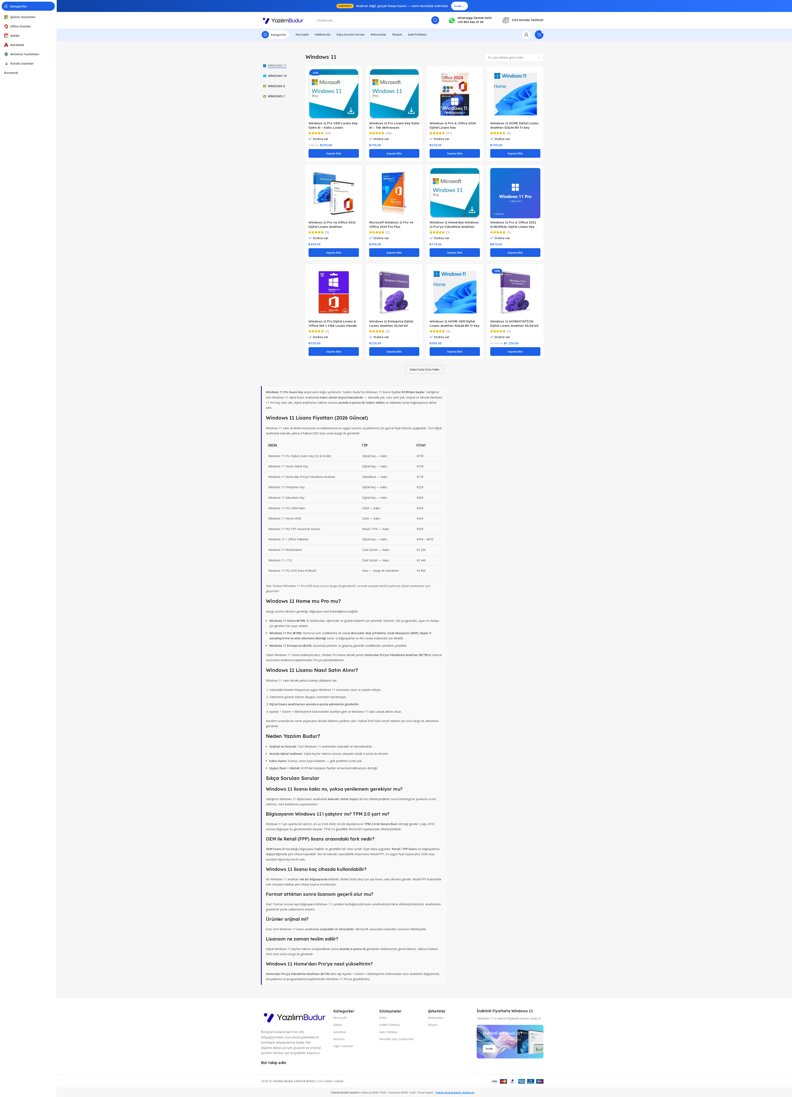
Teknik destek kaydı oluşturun (454, 1092)
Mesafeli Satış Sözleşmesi (396, 1039)
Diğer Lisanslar (343, 1046)
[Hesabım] (526, 35)
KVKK (383, 1018)
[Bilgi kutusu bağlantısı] (470, 20)
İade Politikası (388, 1032)
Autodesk (339, 1032)
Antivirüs (339, 1039)
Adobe (337, 1025)
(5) (509, 133)
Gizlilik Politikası (389, 1025)
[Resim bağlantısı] (295, 1016)
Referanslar (435, 1018)
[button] (334, 153)
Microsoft (339, 1018)
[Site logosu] (283, 20)
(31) (449, 133)
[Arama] (435, 20)
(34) (388, 133)
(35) (328, 133)
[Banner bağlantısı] (510, 1041)
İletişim (432, 1025)
